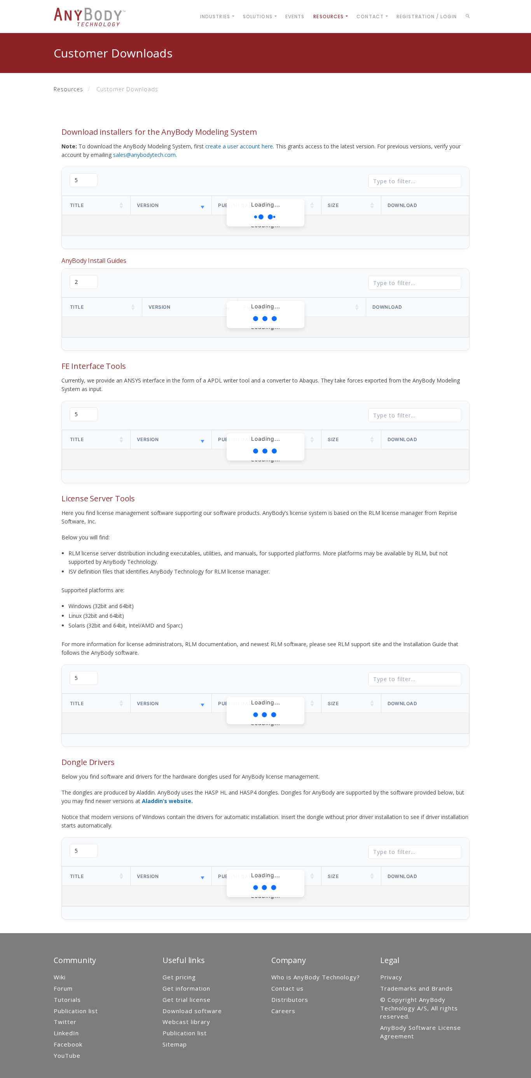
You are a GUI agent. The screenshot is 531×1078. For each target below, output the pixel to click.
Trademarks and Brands (416, 988)
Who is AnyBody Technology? (315, 977)
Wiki (60, 977)
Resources (68, 89)
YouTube (67, 1055)
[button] (121, 205)
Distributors (289, 999)
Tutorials (67, 999)
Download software (192, 1011)
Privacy (391, 977)
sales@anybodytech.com (144, 154)
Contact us (287, 988)
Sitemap (174, 1044)
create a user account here (239, 146)
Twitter (65, 1022)
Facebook (68, 1044)
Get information (186, 988)
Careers (283, 1011)
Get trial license (186, 999)
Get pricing (179, 977)
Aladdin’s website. (167, 801)
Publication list (76, 1011)
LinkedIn (66, 1033)
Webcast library (186, 1022)
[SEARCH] (469, 17)
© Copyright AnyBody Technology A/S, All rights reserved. (419, 1008)
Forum (63, 988)
